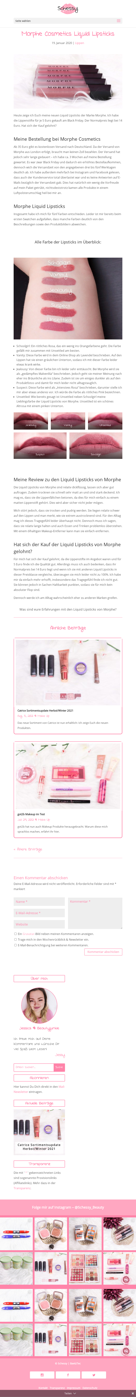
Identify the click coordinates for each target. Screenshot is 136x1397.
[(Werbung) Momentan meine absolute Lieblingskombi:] (51, 1233)
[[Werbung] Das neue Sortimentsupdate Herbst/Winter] (51, 1268)
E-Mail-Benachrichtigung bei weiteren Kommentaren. (52, 945)
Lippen (79, 43)
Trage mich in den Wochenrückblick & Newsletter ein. (53, 940)
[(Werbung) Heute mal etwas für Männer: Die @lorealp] (85, 1233)
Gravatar (29, 934)
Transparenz (22, 1188)
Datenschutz (90, 1388)
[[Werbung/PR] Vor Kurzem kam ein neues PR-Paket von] (16, 1268)
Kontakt (43, 1388)
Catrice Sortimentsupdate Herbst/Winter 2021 (39, 1147)
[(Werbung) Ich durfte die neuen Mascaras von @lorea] (16, 1233)
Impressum (73, 1388)
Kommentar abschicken (103, 952)
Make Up (43, 716)
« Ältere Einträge (28, 850)
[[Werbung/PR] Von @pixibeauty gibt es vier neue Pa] (85, 1268)
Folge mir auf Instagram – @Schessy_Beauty (68, 1207)
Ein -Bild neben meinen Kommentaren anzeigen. (56, 934)
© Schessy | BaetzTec (68, 1363)
